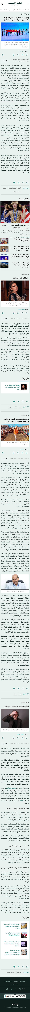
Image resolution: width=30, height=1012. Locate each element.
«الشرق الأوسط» (21, 49)
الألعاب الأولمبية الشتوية (14, 187)
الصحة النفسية (11, 971)
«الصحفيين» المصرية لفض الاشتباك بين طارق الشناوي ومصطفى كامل (16, 419)
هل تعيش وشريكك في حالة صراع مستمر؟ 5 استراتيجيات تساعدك (12, 942)
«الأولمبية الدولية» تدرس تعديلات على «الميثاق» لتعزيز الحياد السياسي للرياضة (21, 263)
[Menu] (28, 3)
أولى (20, 405)
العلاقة (22, 799)
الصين (4, 187)
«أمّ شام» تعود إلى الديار (20, 277)
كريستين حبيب (21, 308)
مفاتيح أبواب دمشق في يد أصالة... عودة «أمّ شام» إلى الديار (12, 386)
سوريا (10, 405)
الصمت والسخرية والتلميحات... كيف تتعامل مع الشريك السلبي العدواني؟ (12, 951)
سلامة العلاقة (11, 787)
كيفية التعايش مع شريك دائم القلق (16, 705)
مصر (15, 692)
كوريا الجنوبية (17, 190)
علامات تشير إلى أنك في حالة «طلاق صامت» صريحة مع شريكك (12, 925)
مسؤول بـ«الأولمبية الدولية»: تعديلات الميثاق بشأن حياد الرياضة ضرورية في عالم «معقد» (20, 247)
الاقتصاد (5, 8)
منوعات (19, 971)
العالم (14, 8)
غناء (15, 405)
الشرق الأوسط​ (20, 8)
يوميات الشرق (25, 12)
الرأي (10, 8)
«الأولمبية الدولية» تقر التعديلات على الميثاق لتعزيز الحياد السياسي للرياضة (20, 255)
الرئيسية (27, 8)
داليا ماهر (22, 447)
